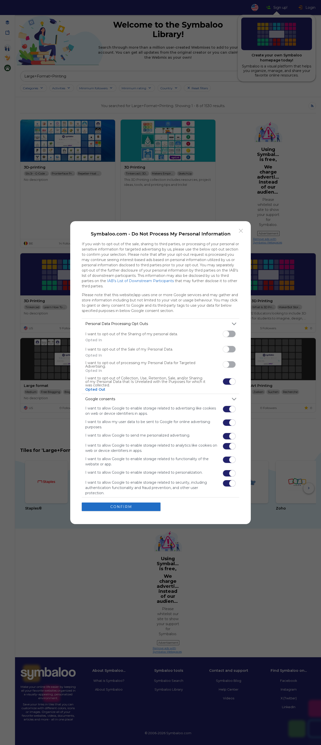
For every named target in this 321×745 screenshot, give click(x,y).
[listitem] (160, 324)
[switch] (229, 333)
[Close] (241, 231)
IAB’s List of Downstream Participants (140, 281)
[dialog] (160, 372)
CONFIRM (121, 507)
